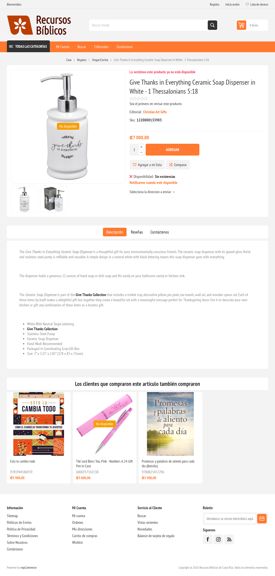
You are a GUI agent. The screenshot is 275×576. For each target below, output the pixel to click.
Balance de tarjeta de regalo (156, 535)
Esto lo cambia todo (22, 461)
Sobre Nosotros (17, 542)
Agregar (172, 149)
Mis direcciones (82, 529)
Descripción (114, 232)
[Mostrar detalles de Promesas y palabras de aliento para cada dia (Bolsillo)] (170, 424)
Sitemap (12, 515)
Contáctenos (159, 232)
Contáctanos (15, 549)
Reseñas (137, 232)
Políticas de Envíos (19, 522)
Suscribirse (262, 518)
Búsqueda (212, 25)
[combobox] (149, 25)
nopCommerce (29, 567)
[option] (24, 199)
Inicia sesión (232, 4)
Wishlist (77, 542)
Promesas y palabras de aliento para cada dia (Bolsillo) (168, 463)
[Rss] (229, 539)
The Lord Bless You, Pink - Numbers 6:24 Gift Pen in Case (104, 463)
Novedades (145, 529)
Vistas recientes (148, 522)
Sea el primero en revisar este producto (156, 103)
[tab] (115, 232)
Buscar (142, 515)
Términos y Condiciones (22, 535)
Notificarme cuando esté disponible (153, 182)
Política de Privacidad (21, 529)
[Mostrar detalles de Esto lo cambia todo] (39, 424)
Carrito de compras (84, 535)
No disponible (68, 126)
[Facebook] (207, 539)
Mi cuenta (78, 515)
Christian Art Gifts (155, 111)
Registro (214, 4)
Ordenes (77, 522)
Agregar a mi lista (150, 164)
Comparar (180, 164)
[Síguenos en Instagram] (218, 539)
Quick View (33, 449)
